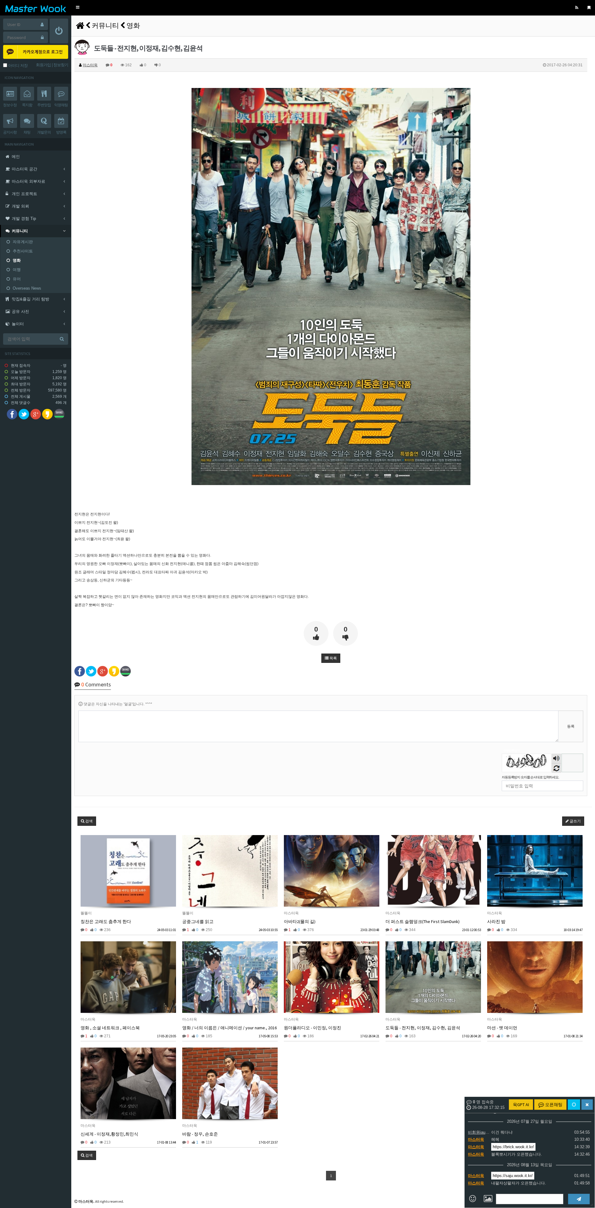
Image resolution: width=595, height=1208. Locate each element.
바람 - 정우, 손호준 (200, 1134)
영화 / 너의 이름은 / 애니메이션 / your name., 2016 (229, 1028)
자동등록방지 (511, 750)
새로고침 (556, 768)
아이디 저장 (17, 65)
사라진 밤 (496, 921)
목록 (332, 658)
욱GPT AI (521, 1104)
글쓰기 (575, 821)
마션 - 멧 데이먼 (502, 1028)
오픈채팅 (553, 1104)
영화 (133, 25)
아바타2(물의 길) (299, 921)
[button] (77, 7)
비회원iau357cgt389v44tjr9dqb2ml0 (479, 1132)
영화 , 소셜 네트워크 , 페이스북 (110, 1028)
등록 (571, 726)
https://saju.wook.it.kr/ (513, 1175)
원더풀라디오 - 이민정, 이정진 (312, 1028)
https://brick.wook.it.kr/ (513, 1147)
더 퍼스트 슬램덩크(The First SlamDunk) (423, 921)
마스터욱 (476, 1139)
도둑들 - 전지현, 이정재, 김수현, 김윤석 (423, 1028)
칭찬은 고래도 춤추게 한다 (106, 921)
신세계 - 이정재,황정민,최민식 (109, 1134)
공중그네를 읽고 (198, 921)
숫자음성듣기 (556, 759)
